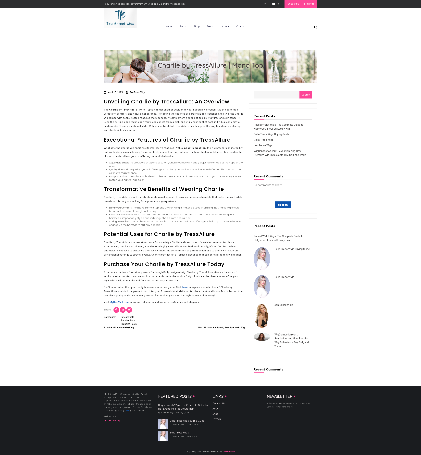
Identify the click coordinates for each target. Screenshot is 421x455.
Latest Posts (127, 317)
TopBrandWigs (137, 92)
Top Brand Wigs (116, 33)
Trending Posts (129, 324)
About (225, 26)
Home (168, 26)
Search (305, 94)
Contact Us (242, 26)
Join (127, 410)
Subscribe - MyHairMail (301, 3)
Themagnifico (228, 451)
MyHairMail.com (119, 302)
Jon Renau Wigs (263, 145)
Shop (197, 26)
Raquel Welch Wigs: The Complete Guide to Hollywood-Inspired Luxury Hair (183, 407)
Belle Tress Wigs (263, 139)
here (185, 287)
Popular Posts (128, 320)
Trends (211, 26)
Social (183, 26)
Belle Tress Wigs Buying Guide (271, 134)
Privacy (216, 418)
